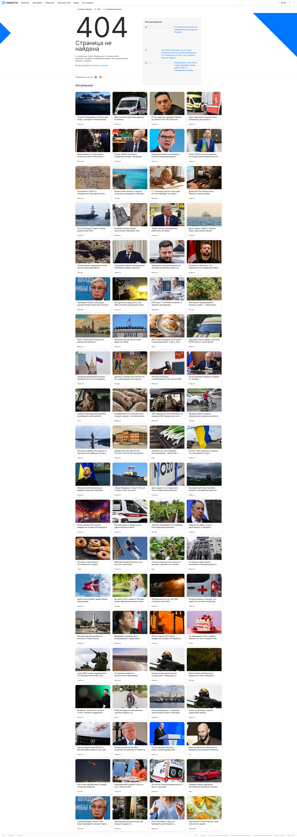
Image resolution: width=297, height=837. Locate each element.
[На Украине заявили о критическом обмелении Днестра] (130, 665)
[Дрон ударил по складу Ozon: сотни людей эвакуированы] (167, 480)
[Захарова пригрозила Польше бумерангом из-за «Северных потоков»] (92, 368)
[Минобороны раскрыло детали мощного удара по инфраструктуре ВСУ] (130, 813)
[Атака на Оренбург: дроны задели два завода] (204, 702)
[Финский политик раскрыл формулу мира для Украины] (92, 480)
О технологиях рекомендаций (218, 835)
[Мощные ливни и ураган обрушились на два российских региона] (204, 405)
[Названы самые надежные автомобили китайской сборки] (204, 776)
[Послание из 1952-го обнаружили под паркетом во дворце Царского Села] (92, 183)
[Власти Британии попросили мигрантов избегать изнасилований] (92, 331)
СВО (99, 9)
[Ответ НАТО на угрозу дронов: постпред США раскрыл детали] (204, 146)
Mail (3, 835)
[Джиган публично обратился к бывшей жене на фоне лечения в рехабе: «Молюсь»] (204, 739)
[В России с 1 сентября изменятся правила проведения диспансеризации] (167, 294)
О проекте (203, 835)
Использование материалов (262, 835)
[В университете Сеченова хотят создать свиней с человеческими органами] (130, 405)
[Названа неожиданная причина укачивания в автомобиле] (92, 405)
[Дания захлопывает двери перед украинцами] (92, 591)
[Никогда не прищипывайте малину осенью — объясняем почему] (204, 294)
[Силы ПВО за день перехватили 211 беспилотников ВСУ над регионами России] (92, 665)
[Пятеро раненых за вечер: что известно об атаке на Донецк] (204, 591)
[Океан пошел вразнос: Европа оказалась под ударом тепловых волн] (130, 183)
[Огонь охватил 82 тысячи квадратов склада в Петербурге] (92, 517)
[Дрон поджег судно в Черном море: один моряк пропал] (204, 220)
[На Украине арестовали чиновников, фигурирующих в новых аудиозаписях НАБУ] (204, 554)
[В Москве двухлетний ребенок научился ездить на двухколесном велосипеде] (130, 702)
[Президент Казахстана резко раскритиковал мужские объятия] (92, 294)
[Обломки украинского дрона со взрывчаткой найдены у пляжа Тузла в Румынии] (92, 443)
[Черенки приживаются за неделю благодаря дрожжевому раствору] (167, 517)
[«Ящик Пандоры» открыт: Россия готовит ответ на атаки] (130, 480)
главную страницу (100, 65)
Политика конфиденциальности (240, 835)
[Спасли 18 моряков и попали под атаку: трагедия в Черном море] (92, 109)
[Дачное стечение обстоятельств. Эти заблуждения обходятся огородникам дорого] (130, 368)
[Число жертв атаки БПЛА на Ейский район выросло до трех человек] (92, 739)
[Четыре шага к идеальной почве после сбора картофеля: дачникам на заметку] (92, 257)
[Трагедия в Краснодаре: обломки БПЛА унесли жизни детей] (204, 331)
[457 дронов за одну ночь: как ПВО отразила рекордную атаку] (130, 294)
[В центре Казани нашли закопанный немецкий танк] (130, 220)
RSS (196, 835)
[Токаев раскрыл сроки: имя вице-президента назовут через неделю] (92, 813)
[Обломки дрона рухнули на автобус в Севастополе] (92, 628)
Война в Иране (85, 9)
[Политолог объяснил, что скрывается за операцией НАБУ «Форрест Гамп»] (204, 257)
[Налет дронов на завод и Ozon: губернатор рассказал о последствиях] (204, 109)
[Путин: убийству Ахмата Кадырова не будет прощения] (130, 146)
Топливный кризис (114, 9)
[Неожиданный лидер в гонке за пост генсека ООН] (130, 776)
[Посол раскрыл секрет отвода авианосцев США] (92, 220)
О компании (11, 835)
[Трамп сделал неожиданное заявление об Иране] (167, 220)
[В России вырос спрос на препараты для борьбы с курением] (167, 813)
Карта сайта (291, 835)
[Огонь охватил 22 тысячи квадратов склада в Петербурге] (167, 628)
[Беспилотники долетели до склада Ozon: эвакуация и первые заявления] (167, 665)
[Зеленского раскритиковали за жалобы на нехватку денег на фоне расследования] (167, 257)
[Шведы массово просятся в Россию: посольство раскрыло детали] (130, 443)
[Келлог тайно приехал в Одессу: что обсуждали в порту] (204, 443)
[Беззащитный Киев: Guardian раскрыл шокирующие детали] (204, 480)
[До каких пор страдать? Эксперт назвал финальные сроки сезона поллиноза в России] (130, 591)
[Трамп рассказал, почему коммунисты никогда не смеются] (130, 739)
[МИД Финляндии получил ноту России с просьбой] (130, 554)
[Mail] (3, 3)
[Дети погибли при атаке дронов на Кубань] (130, 109)
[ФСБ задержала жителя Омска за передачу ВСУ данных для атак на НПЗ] (167, 405)
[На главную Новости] (11, 3)
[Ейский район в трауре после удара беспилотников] (130, 517)
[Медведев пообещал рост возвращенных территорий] (130, 628)
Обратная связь (279, 835)
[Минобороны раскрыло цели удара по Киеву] (130, 331)
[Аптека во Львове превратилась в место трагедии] (167, 776)
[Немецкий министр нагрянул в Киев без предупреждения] (167, 146)
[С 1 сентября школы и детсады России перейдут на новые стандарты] (167, 183)
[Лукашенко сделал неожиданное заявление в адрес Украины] (130, 257)
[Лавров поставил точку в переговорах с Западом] (204, 517)
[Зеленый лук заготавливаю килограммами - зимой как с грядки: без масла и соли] (167, 443)
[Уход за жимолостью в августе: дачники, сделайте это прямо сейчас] (167, 554)
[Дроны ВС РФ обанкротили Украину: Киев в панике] (204, 183)
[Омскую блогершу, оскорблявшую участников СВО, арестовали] (167, 368)
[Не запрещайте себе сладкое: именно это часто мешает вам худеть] (204, 628)
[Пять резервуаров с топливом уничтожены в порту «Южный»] (167, 702)
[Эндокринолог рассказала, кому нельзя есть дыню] (204, 813)
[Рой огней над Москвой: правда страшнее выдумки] (92, 776)
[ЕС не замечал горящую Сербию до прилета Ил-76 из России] (167, 109)
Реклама (20, 835)
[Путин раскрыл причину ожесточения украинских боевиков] (167, 739)
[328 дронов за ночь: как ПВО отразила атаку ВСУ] (167, 591)
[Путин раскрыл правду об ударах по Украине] (204, 368)
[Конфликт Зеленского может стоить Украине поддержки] (92, 702)
